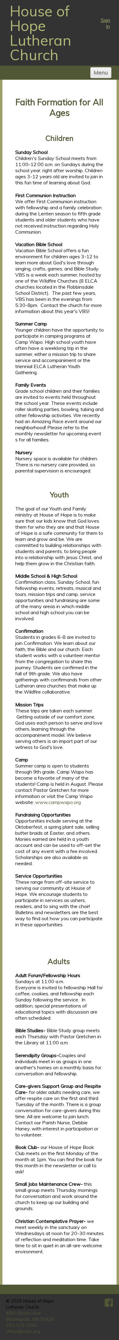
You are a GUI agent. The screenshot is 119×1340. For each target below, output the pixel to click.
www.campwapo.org (58, 802)
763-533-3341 (21, 1325)
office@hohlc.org (23, 1331)
